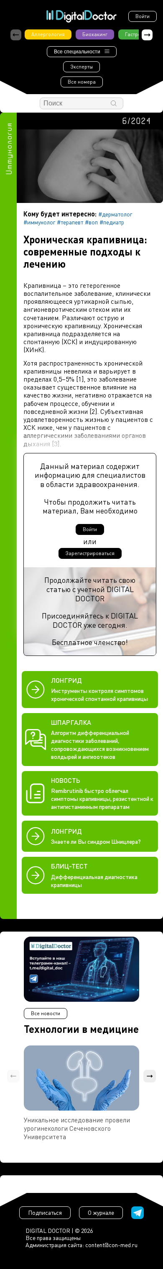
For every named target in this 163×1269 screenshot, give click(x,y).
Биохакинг (94, 34)
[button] (147, 34)
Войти (142, 16)
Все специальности (77, 52)
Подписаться (45, 1212)
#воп (91, 222)
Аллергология (48, 34)
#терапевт (70, 222)
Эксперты (81, 66)
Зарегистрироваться (90, 553)
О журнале (101, 1212)
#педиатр (111, 222)
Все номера (82, 82)
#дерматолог (115, 214)
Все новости (45, 1013)
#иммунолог (39, 222)
